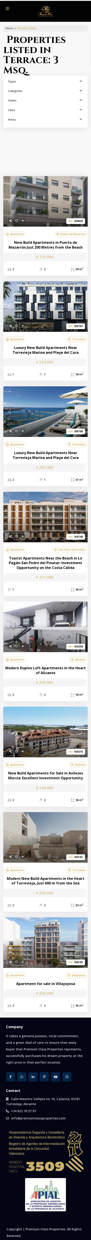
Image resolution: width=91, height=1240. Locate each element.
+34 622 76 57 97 (23, 1111)
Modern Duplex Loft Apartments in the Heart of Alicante (45, 670)
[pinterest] (44, 1076)
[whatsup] (21, 1076)
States (12, 100)
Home (9, 28)
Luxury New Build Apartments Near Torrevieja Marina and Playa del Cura (46, 350)
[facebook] (10, 1076)
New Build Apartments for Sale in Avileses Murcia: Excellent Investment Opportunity (45, 775)
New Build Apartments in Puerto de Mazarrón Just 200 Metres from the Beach (46, 245)
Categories (15, 91)
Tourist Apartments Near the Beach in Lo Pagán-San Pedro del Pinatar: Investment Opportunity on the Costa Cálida (45, 563)
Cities (11, 110)
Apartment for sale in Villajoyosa (45, 983)
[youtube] (55, 1076)
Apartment (16, 234)
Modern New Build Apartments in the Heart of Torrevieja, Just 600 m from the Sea (45, 881)
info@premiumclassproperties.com (38, 1118)
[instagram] (66, 1076)
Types (12, 81)
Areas (12, 119)
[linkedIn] (33, 1076)
